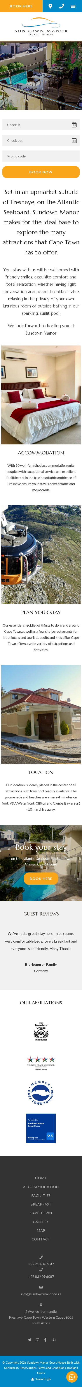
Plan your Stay (41, 612)
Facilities (41, 1195)
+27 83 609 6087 (41, 1276)
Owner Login (42, 1379)
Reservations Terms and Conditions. (42, 1368)
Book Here (21, 6)
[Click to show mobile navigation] (74, 6)
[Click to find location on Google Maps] (50, 6)
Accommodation (41, 453)
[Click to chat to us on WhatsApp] (72, 1377)
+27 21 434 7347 (41, 1264)
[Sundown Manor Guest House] (41, 26)
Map (41, 1230)
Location (41, 772)
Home (41, 1178)
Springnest (11, 1368)
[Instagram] (38, 1340)
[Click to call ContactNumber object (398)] (61, 6)
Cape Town (41, 1213)
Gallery (41, 1221)
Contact (41, 1239)
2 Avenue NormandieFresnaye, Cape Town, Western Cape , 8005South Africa (41, 1317)
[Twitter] (30, 1340)
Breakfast (41, 1204)
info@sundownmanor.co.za (41, 1294)
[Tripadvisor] (53, 1340)
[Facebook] (45, 1340)
